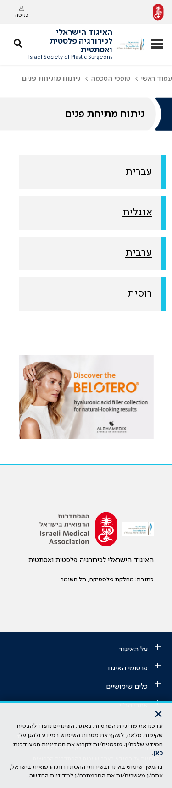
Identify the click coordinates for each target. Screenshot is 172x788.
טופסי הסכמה (110, 79)
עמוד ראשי (156, 79)
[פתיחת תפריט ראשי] (157, 45)
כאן (158, 753)
